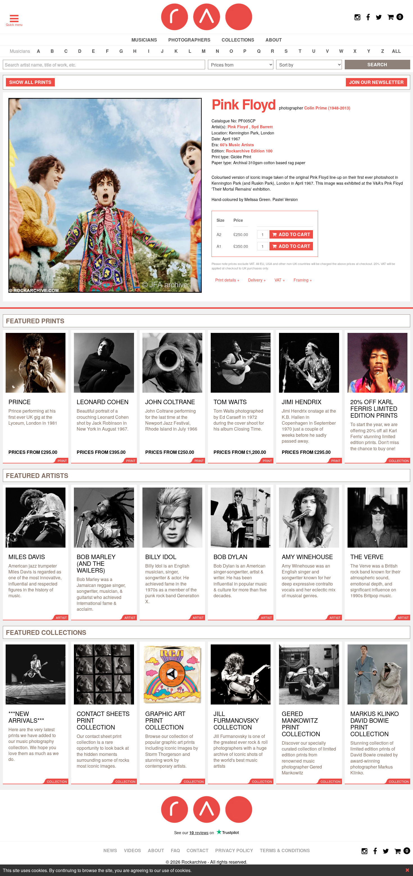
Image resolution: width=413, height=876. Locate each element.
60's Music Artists (237, 144)
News (110, 850)
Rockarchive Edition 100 (249, 151)
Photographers (189, 39)
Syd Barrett (262, 126)
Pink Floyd (238, 126)
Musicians (144, 39)
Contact (197, 850)
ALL (396, 51)
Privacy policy (234, 850)
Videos (132, 850)
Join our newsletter (376, 82)
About (274, 39)
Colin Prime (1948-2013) (327, 108)
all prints (30, 82)
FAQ (175, 850)
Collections (238, 39)
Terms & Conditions (285, 850)
